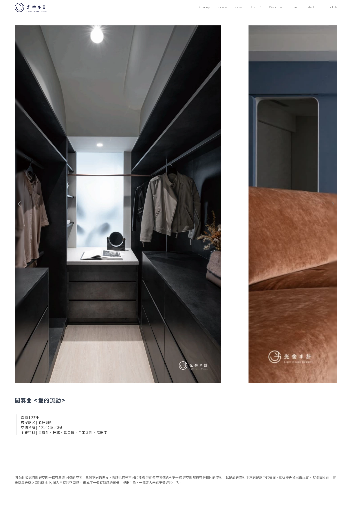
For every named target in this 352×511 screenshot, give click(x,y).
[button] (333, 204)
